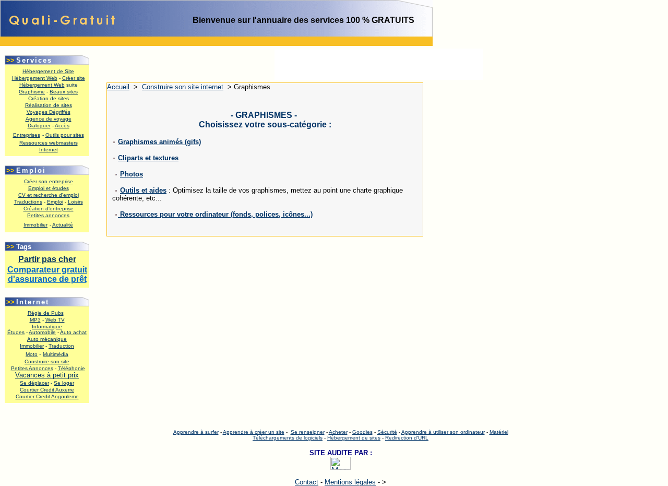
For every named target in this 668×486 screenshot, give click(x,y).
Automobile (42, 332)
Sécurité (387, 432)
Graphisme (32, 91)
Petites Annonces (32, 368)
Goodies (362, 432)
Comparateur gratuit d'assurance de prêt (47, 274)
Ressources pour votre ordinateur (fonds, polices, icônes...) (215, 214)
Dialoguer (39, 125)
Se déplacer (34, 383)
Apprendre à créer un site (253, 432)
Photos (131, 174)
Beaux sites (64, 91)
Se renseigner (308, 432)
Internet (48, 149)
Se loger (64, 383)
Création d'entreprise (48, 208)
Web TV (55, 320)
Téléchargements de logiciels (288, 438)
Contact (306, 482)
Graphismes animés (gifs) (159, 142)
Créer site (73, 78)
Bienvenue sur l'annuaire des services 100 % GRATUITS (303, 20)
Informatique (47, 326)
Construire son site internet (182, 87)
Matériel (499, 432)
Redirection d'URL (406, 438)
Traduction (61, 346)
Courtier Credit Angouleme (47, 396)
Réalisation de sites (48, 105)
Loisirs (75, 202)
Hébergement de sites (353, 438)
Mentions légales (350, 482)
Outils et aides (143, 190)
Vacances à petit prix (47, 375)
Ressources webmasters (48, 143)
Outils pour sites (64, 135)
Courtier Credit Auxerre (47, 390)
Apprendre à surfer (196, 432)
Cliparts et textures (148, 158)
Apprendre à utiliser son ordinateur (443, 432)
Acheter (338, 432)
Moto (32, 354)
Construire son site (47, 361)
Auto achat (73, 332)
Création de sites (48, 98)
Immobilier (32, 346)
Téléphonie (71, 368)
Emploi (55, 202)
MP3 (35, 320)
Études (16, 332)
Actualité (62, 225)
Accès (62, 125)
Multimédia (55, 354)
